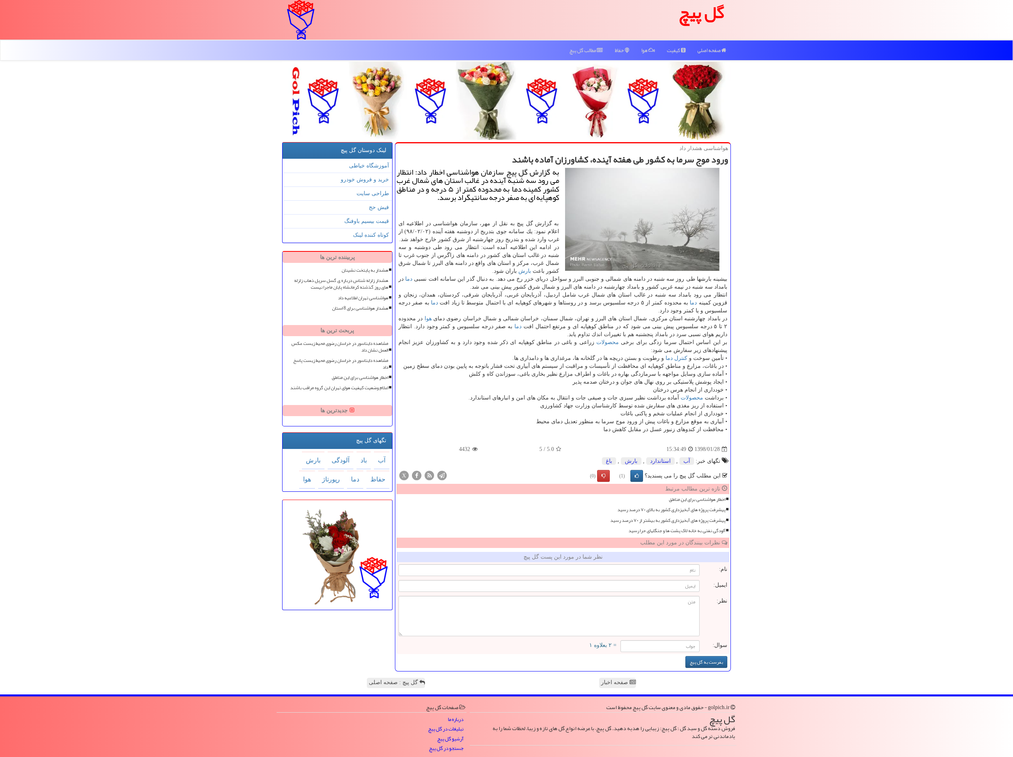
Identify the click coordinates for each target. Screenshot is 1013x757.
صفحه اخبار (615, 682)
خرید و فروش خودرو (365, 180)
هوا (644, 50)
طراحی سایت (373, 193)
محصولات (607, 342)
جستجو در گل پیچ (446, 748)
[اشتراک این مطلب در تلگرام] (442, 475)
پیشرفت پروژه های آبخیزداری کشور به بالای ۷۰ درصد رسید (671, 509)
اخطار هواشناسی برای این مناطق (697, 499)
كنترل (680, 358)
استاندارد (660, 461)
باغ (609, 461)
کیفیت (674, 50)
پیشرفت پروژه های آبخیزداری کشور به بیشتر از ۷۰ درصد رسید (667, 520)
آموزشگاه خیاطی (369, 166)
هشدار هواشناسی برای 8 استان (360, 308)
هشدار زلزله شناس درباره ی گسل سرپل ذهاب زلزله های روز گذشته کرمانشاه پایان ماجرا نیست (341, 284)
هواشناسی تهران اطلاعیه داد (363, 297)
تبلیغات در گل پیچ (445, 729)
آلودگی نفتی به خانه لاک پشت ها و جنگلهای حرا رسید (676, 530)
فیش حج (379, 207)
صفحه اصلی (709, 50)
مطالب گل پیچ (583, 50)
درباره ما (455, 719)
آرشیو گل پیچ (450, 739)
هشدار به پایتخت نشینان (364, 270)
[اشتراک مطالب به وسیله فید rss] (429, 475)
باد (363, 460)
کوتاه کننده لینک (371, 235)
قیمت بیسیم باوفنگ (366, 221)
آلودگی (340, 460)
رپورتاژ (331, 479)
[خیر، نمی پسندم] (603, 476)
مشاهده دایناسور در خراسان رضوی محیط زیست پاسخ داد (340, 364)
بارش (524, 271)
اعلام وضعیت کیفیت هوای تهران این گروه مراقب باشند (339, 387)
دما (408, 279)
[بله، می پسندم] (636, 476)
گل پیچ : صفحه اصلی (394, 682)
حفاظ (620, 50)
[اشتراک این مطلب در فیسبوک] (416, 475)
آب (686, 461)
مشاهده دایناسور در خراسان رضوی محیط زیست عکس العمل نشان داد (339, 347)
